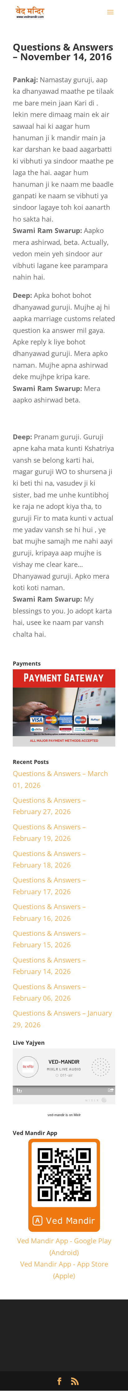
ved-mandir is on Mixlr (64, 1115)
